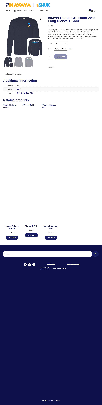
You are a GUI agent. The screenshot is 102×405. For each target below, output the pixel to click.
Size (49, 49)
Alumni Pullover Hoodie (12, 227)
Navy (18, 89)
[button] (41, 19)
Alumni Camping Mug (51, 227)
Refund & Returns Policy (59, 268)
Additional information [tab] (13, 74)
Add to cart (60, 57)
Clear (70, 49)
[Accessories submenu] (35, 10)
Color (50, 43)
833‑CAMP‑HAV (51, 264)
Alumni (51, 67)
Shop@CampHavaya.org (73, 264)
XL (24, 93)
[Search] (95, 254)
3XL (31, 93)
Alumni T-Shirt (31, 226)
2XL (27, 93)
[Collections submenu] (49, 10)
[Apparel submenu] (21, 10)
